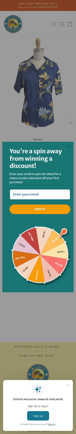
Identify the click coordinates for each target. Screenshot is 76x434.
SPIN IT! (40, 209)
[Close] (69, 146)
